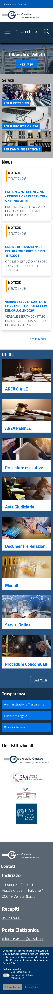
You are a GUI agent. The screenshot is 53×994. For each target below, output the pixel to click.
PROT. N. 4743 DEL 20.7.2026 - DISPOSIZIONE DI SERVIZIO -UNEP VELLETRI (26, 196)
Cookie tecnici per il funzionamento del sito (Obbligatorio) (22, 975)
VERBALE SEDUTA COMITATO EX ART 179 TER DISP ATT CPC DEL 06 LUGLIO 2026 (26, 306)
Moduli (11, 585)
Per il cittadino (16, 103)
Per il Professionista (20, 126)
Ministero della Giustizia (15, 4)
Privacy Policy (31, 987)
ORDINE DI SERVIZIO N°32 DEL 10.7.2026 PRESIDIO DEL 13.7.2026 (25, 251)
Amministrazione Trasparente (24, 704)
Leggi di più (27, 63)
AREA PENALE (18, 428)
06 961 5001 (11, 917)
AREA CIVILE (16, 389)
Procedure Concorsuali (26, 664)
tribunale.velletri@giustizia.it (22, 938)
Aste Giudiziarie (19, 507)
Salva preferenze (12, 987)
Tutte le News (36, 338)
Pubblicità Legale (15, 715)
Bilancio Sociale (14, 727)
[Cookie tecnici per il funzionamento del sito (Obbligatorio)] (6, 975)
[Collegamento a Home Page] (26, 15)
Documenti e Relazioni (26, 546)
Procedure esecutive (24, 467)
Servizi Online (18, 625)
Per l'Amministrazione (21, 149)
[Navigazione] (7, 32)
